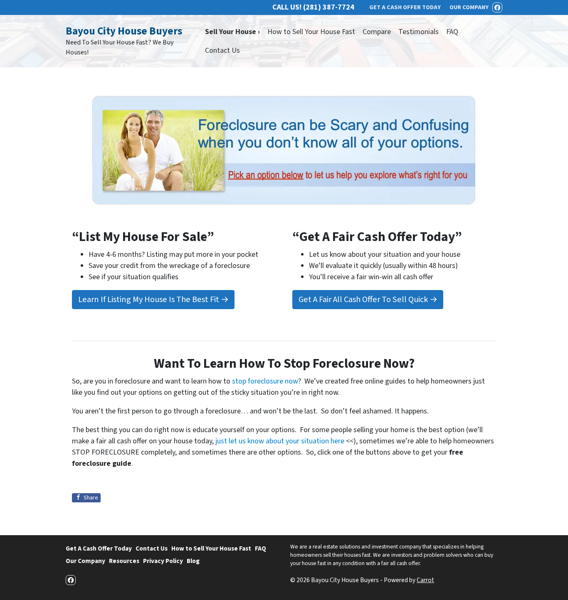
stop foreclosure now (265, 381)
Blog (193, 561)
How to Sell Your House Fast (311, 32)
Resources (124, 561)
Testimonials (418, 32)
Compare (377, 32)
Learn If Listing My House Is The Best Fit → (153, 299)
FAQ (452, 32)
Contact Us (222, 50)
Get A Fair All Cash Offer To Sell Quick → (368, 299)
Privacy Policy (163, 561)
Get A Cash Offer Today (99, 548)
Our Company (85, 561)
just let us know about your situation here (279, 441)
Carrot (425, 580)
